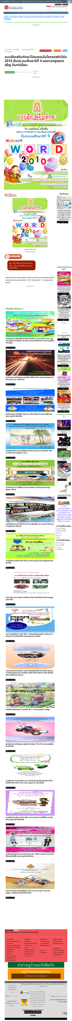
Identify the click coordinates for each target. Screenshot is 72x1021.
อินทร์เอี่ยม (7, 283)
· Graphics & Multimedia (13, 945)
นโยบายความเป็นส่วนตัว (55, 1)
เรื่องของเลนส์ (64, 447)
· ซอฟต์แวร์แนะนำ (10, 950)
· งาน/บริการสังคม (44, 943)
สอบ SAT (58, 537)
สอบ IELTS (58, 533)
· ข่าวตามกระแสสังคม (44, 941)
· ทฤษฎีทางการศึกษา (57, 939)
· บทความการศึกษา (57, 941)
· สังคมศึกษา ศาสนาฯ (29, 952)
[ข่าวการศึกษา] (14, 17)
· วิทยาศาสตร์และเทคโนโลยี (30, 943)
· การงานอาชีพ (27, 956)
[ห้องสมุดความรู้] (29, 17)
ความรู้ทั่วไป (16, 50)
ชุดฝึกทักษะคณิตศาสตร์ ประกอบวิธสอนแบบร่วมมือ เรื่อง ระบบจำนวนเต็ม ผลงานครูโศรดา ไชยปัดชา (64, 289)
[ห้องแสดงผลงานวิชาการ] (48, 17)
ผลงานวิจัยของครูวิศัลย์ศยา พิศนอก (64, 336)
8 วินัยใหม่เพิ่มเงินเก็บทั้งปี (64, 495)
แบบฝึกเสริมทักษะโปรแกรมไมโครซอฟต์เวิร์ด (15, 280)
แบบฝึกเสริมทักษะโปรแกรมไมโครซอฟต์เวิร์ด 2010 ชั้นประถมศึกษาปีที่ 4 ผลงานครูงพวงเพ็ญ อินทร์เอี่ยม (29, 277)
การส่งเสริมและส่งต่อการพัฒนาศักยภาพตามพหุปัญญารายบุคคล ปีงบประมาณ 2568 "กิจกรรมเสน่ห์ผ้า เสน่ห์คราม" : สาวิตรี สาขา (64, 313)
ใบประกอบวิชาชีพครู (61, 529)
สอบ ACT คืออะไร (60, 545)
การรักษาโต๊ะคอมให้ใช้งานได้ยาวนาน (64, 431)
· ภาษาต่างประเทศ (28, 945)
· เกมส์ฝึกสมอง (43, 953)
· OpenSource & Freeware (13, 948)
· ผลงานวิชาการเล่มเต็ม (58, 953)
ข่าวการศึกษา (8, 50)
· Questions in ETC (11, 958)
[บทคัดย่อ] (56, 17)
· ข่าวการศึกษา (43, 939)
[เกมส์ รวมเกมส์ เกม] (62, 17)
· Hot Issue (9, 954)
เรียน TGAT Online (60, 543)
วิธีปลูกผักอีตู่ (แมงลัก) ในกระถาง (64, 458)
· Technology (9, 939)
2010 (29, 280)
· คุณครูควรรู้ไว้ (56, 948)
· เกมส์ (41, 950)
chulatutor (58, 547)
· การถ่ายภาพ (9, 952)
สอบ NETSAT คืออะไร (61, 531)
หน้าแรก (65, 51)
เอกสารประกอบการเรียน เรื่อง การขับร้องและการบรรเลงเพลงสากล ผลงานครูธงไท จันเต (64, 406)
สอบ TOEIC (59, 535)
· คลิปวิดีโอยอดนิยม (44, 945)
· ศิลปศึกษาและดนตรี (29, 954)
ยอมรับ (69, 1)
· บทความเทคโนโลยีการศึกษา (13, 941)
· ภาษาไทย (26, 948)
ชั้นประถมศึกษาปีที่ (35, 280)
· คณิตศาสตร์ (27, 941)
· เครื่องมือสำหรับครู (57, 955)
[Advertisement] (36, 35)
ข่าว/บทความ (57, 51)
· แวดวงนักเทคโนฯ (10, 960)
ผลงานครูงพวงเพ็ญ (47, 280)
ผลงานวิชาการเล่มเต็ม (45, 51)
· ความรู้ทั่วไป (27, 939)
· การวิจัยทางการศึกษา (58, 943)
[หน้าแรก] (6, 17)
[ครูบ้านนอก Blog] (21, 17)
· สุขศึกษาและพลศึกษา (29, 950)
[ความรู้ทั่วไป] (7, 19)
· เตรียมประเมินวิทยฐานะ (58, 950)
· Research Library (11, 956)
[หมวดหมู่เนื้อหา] (39, 17)
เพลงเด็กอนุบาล (59, 549)
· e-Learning (9, 943)
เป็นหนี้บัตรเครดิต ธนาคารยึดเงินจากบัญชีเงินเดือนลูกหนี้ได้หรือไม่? (64, 475)
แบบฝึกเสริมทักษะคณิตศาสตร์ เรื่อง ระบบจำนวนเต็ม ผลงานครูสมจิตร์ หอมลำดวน (64, 383)
